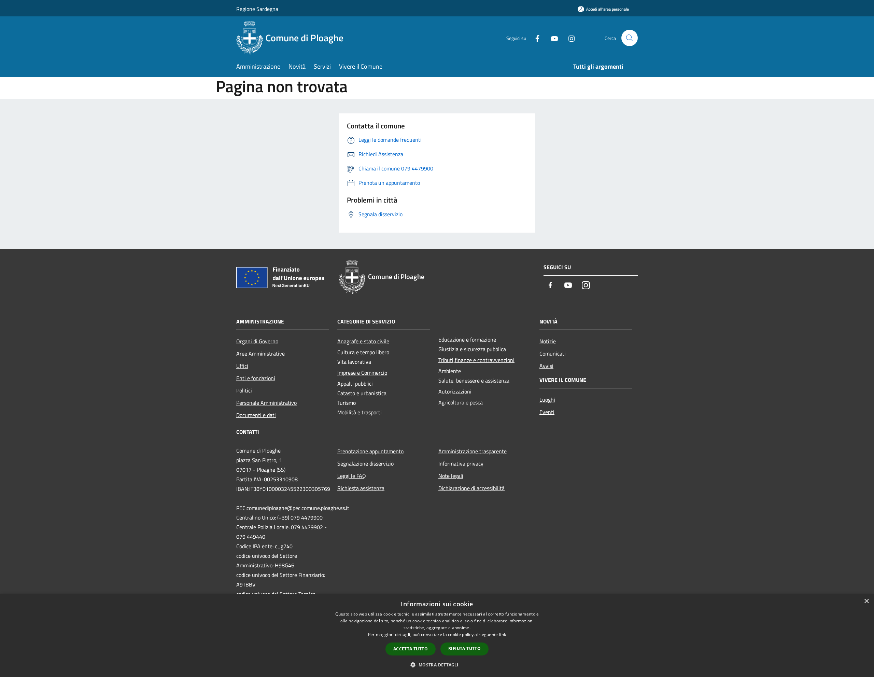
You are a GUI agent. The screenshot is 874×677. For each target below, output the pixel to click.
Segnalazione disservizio (365, 463)
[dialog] (437, 635)
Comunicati (552, 353)
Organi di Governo (257, 341)
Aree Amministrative (260, 353)
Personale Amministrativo (266, 403)
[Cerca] (629, 38)
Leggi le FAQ (351, 476)
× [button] (866, 601)
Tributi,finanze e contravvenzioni (476, 360)
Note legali (450, 476)
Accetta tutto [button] (410, 649)
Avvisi (546, 366)
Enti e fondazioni (255, 378)
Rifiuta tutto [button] (464, 648)
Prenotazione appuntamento (370, 451)
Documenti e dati (256, 415)
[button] (436, 665)
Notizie (547, 341)
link (502, 634)
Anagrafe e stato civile (363, 341)
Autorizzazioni (454, 391)
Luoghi (547, 400)
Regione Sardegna (257, 9)
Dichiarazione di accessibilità (471, 488)
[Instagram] (569, 37)
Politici (244, 390)
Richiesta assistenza (360, 488)
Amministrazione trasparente (472, 451)
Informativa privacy (460, 463)
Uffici (242, 366)
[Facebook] (534, 37)
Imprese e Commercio (362, 373)
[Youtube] (552, 37)
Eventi (546, 412)
